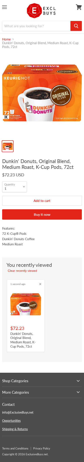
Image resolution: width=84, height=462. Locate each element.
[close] (40, 284)
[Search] (76, 26)
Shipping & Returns (15, 429)
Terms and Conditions (15, 448)
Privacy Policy (41, 448)
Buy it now (42, 214)
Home (6, 39)
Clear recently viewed (22, 270)
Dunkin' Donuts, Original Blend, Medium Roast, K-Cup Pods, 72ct (23, 340)
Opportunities (11, 420)
